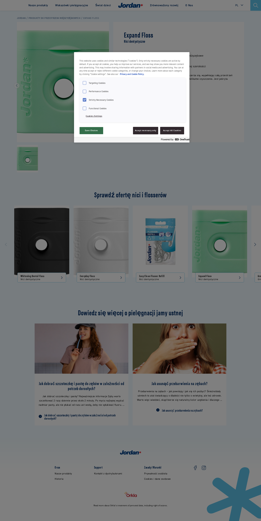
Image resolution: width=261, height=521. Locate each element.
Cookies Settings (94, 116)
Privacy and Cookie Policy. (132, 74)
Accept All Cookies (172, 130)
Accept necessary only (145, 130)
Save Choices (91, 130)
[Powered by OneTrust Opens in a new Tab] (174, 140)
